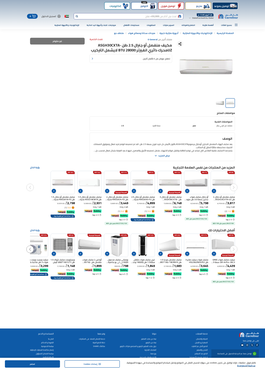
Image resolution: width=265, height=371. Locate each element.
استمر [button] (32, 364)
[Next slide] (33, 184)
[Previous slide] (236, 184)
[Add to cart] (213, 190)
